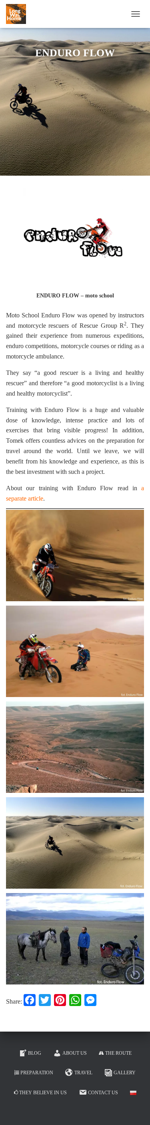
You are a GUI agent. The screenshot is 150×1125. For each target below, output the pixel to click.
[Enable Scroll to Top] (134, 1109)
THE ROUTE (118, 1053)
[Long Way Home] (19, 14)
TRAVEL (83, 1072)
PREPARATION (36, 1072)
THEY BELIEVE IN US (43, 1092)
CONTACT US (103, 1092)
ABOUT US (74, 1053)
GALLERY (125, 1072)
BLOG (34, 1053)
